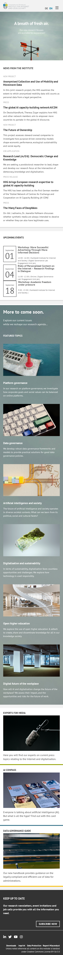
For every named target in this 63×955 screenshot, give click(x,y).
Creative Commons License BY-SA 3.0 (43, 951)
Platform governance (15, 383)
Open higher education (16, 623)
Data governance (13, 443)
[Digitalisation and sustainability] (31, 539)
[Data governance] (31, 419)
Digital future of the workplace (21, 683)
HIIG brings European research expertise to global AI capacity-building (28, 183)
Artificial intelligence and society (22, 503)
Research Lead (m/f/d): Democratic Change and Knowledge (30, 157)
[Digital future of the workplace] (31, 660)
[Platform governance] (31, 359)
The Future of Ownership (17, 130)
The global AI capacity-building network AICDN (30, 107)
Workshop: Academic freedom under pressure (34, 283)
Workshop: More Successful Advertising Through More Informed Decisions (33, 250)
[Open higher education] (31, 600)
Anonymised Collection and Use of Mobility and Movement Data (30, 83)
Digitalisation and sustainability (21, 563)
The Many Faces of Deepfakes (20, 208)
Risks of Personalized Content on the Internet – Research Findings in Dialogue (36, 268)
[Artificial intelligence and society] (31, 479)
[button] (48, 924)
